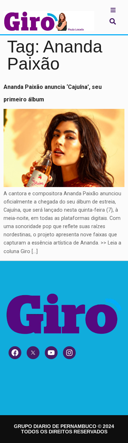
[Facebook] (15, 352)
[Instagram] (69, 352)
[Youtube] (51, 352)
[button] (112, 21)
